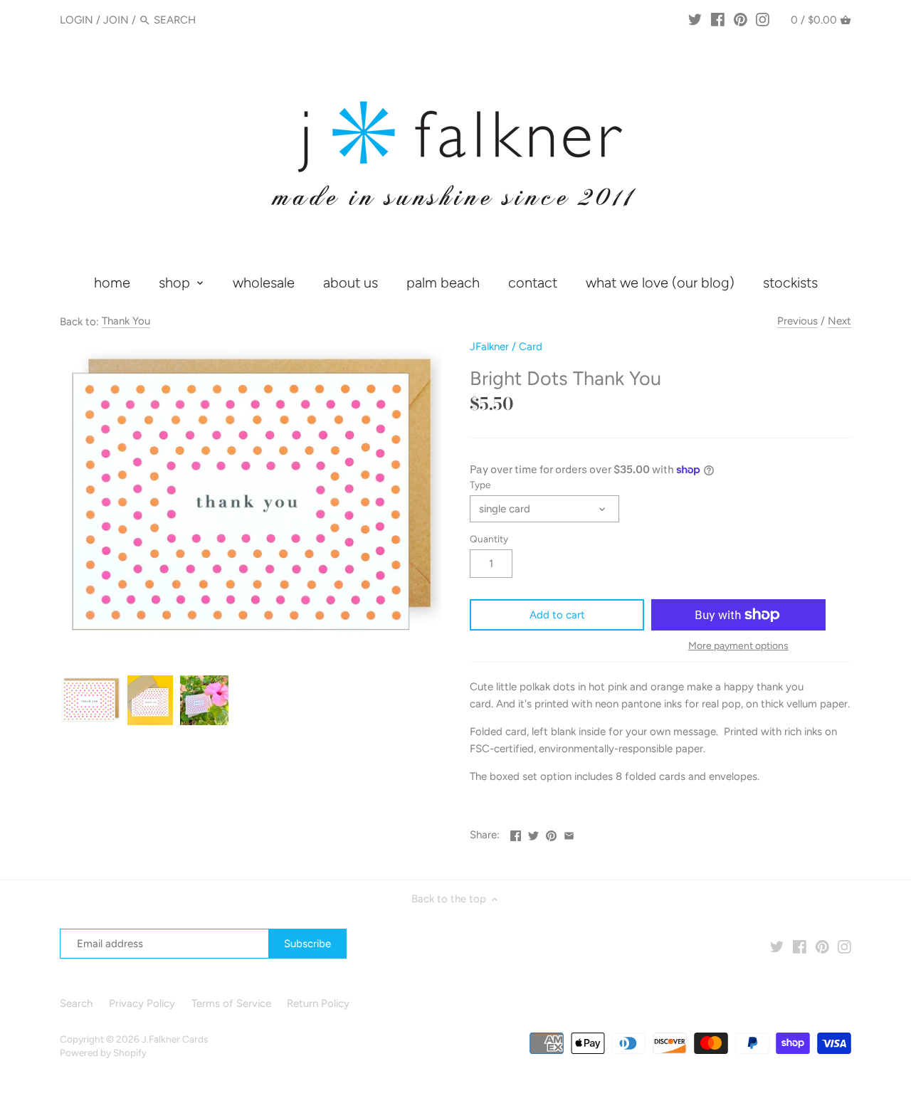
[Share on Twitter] (533, 833)
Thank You (126, 321)
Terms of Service (231, 1003)
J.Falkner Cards (175, 1039)
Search (76, 1003)
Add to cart (557, 614)
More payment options (738, 645)
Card (530, 346)
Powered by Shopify (103, 1052)
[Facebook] (718, 19)
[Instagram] (762, 19)
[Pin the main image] (551, 833)
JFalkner (489, 346)
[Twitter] (695, 19)
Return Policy (318, 1003)
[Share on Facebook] (515, 833)
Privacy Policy (142, 1003)
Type (480, 484)
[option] (90, 700)
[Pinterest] (740, 19)
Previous (797, 321)
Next (839, 321)
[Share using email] (569, 833)
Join (116, 20)
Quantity (489, 538)
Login (76, 20)
